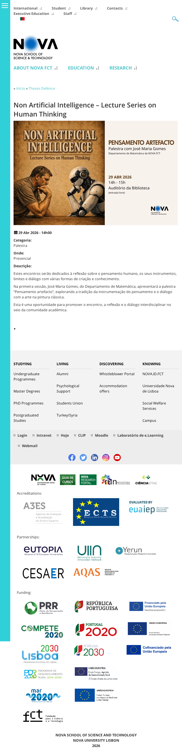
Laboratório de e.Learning (140, 435)
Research (120, 68)
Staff (67, 13)
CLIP (82, 435)
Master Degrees (27, 391)
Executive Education (31, 13)
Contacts (115, 8)
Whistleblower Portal (117, 373)
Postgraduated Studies (26, 418)
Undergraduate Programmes (27, 376)
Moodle (101, 435)
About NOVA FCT (33, 68)
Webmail (30, 445)
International (26, 8)
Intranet (44, 435)
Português (22, 18)
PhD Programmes (29, 403)
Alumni (62, 373)
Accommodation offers (113, 388)
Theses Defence (42, 88)
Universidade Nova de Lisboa (158, 388)
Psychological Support (68, 388)
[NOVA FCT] (36, 46)
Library (86, 8)
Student (59, 8)
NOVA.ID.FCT (153, 373)
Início (20, 88)
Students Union (70, 403)
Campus (149, 420)
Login (22, 435)
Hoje (65, 435)
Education (81, 68)
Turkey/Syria (67, 415)
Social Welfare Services (154, 406)
